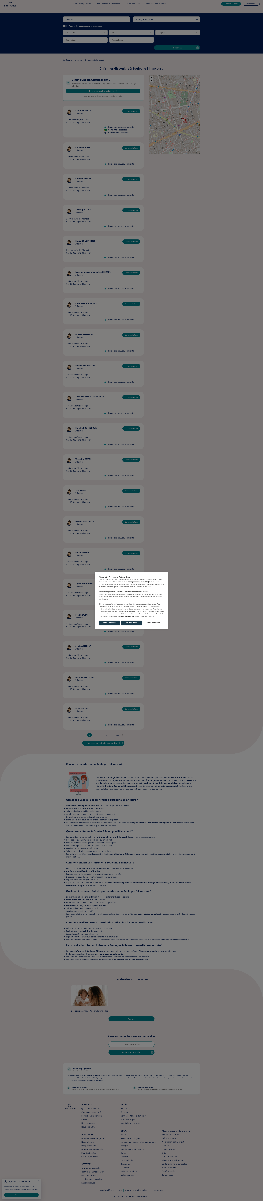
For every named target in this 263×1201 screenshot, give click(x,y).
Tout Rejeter (131, 623)
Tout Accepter (109, 623)
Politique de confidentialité (154, 614)
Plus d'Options (153, 623)
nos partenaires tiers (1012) (139, 582)
